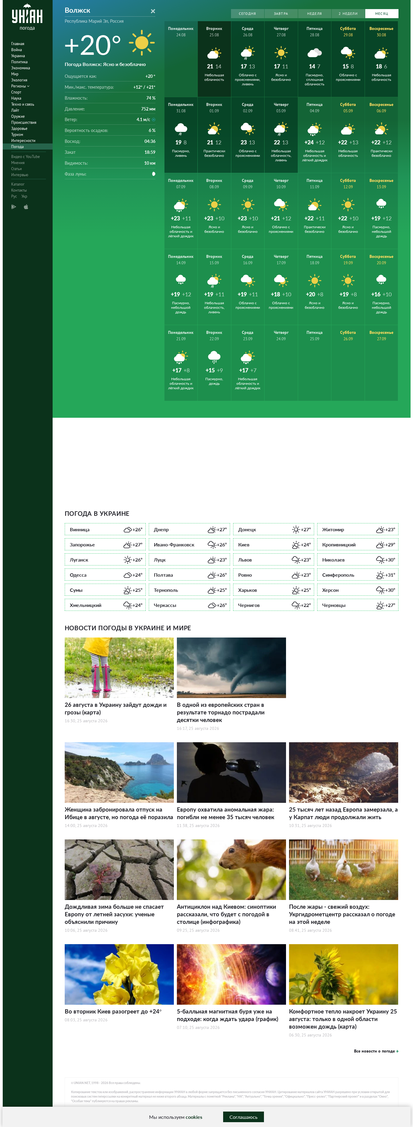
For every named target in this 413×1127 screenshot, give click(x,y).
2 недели (348, 13)
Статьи (16, 168)
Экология (19, 80)
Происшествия (23, 122)
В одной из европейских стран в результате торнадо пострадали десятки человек (221, 712)
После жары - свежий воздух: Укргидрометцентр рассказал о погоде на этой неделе (342, 914)
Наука (16, 98)
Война (16, 49)
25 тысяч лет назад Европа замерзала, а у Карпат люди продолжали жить (343, 813)
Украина (18, 55)
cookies (194, 1117)
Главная (17, 43)
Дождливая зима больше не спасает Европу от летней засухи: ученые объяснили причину (114, 914)
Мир (14, 74)
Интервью (19, 174)
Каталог (17, 184)
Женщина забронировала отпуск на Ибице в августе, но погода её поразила (119, 813)
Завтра (281, 13)
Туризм (17, 134)
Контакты (19, 190)
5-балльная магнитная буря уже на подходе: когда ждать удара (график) (227, 1015)
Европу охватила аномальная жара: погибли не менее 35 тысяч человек (225, 813)
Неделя (314, 13)
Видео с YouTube (25, 156)
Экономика (20, 68)
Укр (24, 196)
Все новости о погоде (374, 1051)
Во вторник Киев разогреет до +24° (113, 1011)
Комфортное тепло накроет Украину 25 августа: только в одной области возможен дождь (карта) (343, 1019)
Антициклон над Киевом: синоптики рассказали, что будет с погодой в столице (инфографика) (226, 914)
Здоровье (19, 128)
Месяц (381, 13)
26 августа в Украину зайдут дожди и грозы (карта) (116, 708)
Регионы (19, 86)
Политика (19, 61)
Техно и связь (22, 104)
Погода (17, 146)
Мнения (17, 162)
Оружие (18, 116)
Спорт (16, 92)
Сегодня (247, 13)
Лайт (15, 110)
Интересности (23, 140)
